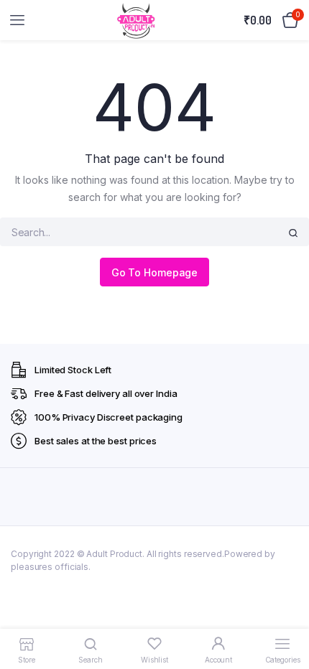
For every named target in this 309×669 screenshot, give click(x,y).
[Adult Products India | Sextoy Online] (136, 20)
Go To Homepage (154, 272)
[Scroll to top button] (286, 611)
